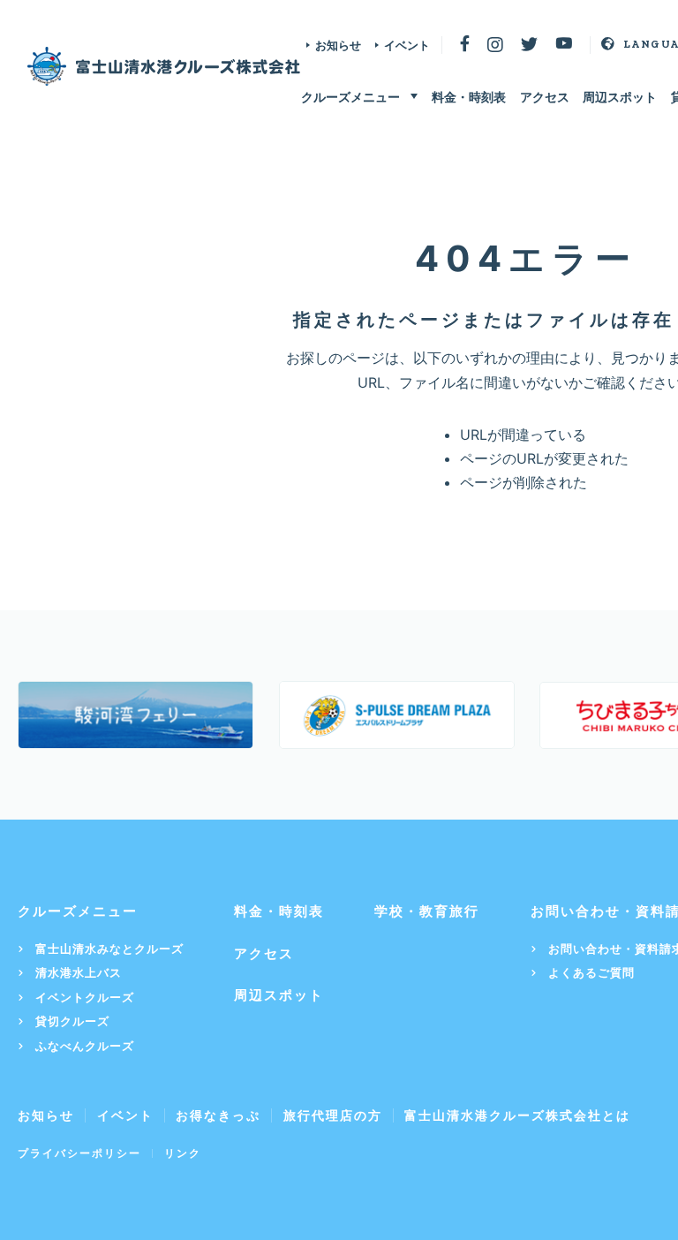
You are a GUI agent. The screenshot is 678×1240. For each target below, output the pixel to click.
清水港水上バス (78, 972)
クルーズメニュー (350, 96)
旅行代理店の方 (332, 1115)
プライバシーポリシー (79, 1153)
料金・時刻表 (469, 96)
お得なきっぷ (218, 1115)
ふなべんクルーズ (84, 1046)
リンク (182, 1153)
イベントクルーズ (84, 997)
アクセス (544, 96)
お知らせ (338, 45)
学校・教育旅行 (426, 911)
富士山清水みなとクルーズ (109, 949)
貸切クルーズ (72, 1021)
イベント (407, 45)
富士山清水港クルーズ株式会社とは (517, 1115)
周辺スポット (620, 96)
